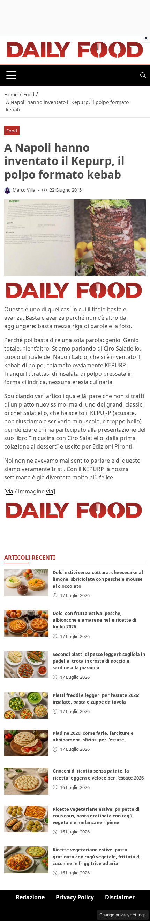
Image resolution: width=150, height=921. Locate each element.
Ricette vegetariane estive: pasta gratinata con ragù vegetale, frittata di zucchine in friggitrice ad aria (97, 856)
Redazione (30, 897)
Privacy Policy (75, 897)
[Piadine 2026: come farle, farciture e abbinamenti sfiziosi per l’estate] (26, 743)
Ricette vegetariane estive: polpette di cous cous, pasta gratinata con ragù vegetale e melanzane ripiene (96, 815)
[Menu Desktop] (11, 75)
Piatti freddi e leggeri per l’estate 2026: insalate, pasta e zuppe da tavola (96, 698)
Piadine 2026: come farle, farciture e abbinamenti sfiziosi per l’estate (93, 736)
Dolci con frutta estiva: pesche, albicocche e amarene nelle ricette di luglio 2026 (94, 620)
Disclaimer (120, 897)
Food (11, 130)
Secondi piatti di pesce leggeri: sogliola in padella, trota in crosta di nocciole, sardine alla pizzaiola (99, 661)
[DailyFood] (75, 49)
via (9, 491)
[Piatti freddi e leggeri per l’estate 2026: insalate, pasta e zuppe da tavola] (26, 705)
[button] (143, 75)
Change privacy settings (122, 915)
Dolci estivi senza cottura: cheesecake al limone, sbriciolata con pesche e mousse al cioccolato (98, 579)
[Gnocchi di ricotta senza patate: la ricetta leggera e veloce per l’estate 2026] (26, 781)
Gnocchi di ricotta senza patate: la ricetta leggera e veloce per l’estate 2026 (98, 774)
